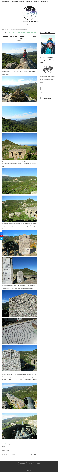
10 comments (13, 454)
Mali (21, 40)
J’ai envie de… (36, 1)
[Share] (1, 233)
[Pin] (1, 236)
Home (3, 29)
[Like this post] (31, 454)
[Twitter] (28, 24)
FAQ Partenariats (44, 1)
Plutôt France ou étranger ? (18, 1)
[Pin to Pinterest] (35, 454)
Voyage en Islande (28, 1)
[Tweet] (1, 238)
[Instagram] (30, 24)
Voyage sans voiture (6, 1)
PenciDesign (38, 467)
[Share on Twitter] (34, 454)
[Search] (55, 1)
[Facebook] (27, 24)
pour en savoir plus (8, 443)
